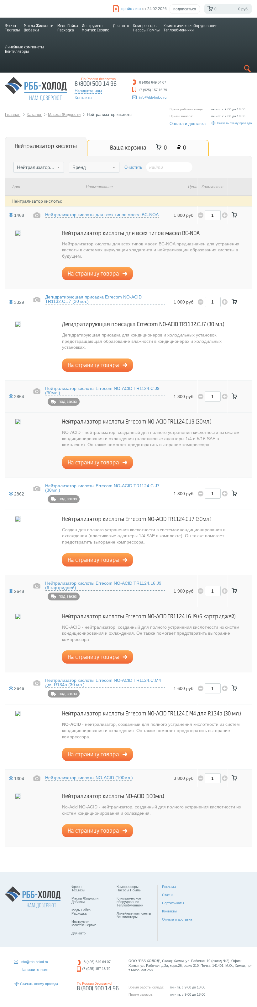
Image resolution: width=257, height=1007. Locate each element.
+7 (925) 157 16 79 (95, 969)
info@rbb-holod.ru (152, 97)
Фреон (12, 28)
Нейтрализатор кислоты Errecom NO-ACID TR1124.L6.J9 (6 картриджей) (103, 585)
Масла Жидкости (38, 28)
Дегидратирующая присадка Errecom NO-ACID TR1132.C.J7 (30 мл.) (93, 299)
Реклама (169, 887)
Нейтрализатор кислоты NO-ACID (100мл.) (89, 777)
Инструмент (95, 28)
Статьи (167, 895)
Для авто (121, 26)
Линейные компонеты (24, 49)
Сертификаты (173, 903)
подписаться (184, 9)
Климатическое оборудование (190, 28)
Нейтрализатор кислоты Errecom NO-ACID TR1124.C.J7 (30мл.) (102, 488)
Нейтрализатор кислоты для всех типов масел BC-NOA (102, 214)
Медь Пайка (67, 28)
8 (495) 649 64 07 (97, 962)
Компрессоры (146, 28)
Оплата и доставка (188, 123)
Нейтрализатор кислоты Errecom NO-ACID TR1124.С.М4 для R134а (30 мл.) (103, 682)
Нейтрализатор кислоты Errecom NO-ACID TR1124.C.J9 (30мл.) (102, 390)
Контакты (169, 911)
